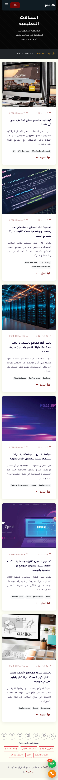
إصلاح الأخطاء (41, 755)
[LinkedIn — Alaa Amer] (28, 736)
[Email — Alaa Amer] (12, 736)
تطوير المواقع (46, 749)
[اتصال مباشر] (52, 774)
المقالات (40, 54)
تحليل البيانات (16, 755)
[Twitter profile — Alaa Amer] (52, 736)
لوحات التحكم (11, 749)
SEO (29, 755)
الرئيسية (52, 54)
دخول (15, 5)
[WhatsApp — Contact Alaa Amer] (4, 736)
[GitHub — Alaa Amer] (20, 736)
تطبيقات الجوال (29, 749)
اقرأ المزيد (45, 158)
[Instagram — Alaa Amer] (36, 736)
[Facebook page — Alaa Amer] (44, 736)
